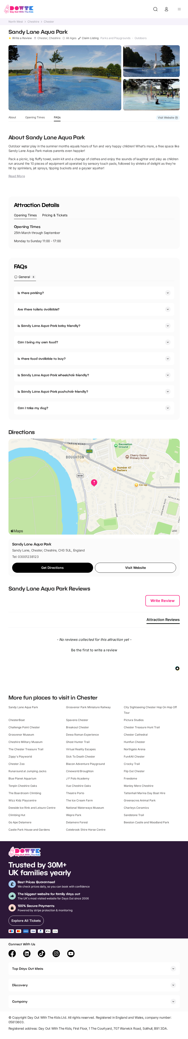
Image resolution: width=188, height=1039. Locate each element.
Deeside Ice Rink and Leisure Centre (31, 807)
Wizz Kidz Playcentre (22, 800)
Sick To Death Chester (80, 756)
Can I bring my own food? (38, 342)
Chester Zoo (16, 764)
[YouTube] (71, 954)
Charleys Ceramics (136, 807)
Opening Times (35, 117)
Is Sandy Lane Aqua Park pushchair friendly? (53, 391)
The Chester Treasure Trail (25, 749)
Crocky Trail (132, 764)
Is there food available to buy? (42, 358)
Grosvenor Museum (21, 734)
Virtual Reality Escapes (81, 749)
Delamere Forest (77, 822)
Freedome (130, 778)
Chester (49, 21)
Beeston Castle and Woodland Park (146, 822)
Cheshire (33, 21)
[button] (94, 649)
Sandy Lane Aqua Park (23, 707)
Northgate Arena (134, 749)
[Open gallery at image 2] (151, 61)
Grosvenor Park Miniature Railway (88, 707)
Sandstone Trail (134, 815)
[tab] (25, 215)
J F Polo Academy (77, 778)
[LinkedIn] (26, 954)
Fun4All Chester (134, 756)
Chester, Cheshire (49, 38)
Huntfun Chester (134, 742)
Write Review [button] (162, 600)
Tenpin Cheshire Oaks (22, 785)
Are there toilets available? (38, 309)
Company (20, 1001)
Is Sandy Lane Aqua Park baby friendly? (49, 326)
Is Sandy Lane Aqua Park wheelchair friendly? (53, 375)
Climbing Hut (16, 815)
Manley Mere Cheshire (138, 785)
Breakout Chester (77, 727)
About (12, 117)
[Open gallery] (65, 77)
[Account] (166, 9)
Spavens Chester (77, 720)
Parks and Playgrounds (115, 38)
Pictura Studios (134, 720)
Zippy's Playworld (20, 756)
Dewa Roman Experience (82, 734)
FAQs (57, 117)
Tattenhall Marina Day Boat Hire (144, 793)
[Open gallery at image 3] (151, 95)
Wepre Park (73, 815)
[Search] (155, 9)
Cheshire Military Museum (25, 742)
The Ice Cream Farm (79, 800)
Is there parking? (31, 293)
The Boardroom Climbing (24, 793)
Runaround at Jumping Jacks (27, 771)
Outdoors (141, 38)
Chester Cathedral (136, 734)
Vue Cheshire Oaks (78, 785)
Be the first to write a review (94, 650)
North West (15, 21)
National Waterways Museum (85, 807)
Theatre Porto (75, 793)
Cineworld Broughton (80, 771)
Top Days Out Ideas (27, 968)
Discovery (20, 985)
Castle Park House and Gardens (29, 829)
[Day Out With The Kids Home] (19, 9)
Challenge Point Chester (24, 727)
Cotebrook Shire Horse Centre (85, 829)
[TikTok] (41, 954)
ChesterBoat (16, 720)
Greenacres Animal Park (140, 800)
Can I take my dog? (33, 408)
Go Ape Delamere (19, 822)
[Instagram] (56, 954)
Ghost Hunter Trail (78, 742)
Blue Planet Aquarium (22, 778)
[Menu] (179, 9)
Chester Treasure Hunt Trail (142, 727)
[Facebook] (12, 954)
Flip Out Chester (134, 771)
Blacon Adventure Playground (85, 764)
